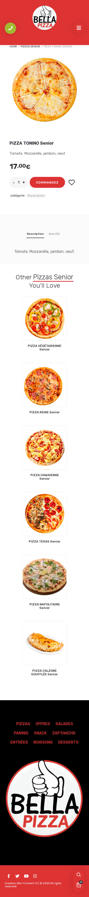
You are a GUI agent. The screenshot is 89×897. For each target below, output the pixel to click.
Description (35, 233)
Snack (40, 733)
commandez (47, 182)
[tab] (35, 235)
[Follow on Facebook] (8, 876)
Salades (64, 724)
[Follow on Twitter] (17, 876)
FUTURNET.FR (30, 883)
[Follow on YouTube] (26, 876)
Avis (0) (54, 233)
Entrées (19, 742)
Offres (43, 724)
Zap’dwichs (63, 733)
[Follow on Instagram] (35, 876)
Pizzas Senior (30, 46)
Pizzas (23, 724)
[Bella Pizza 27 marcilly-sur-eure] (44, 18)
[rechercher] (78, 875)
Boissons (43, 742)
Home (13, 46)
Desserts (68, 742)
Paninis (21, 733)
